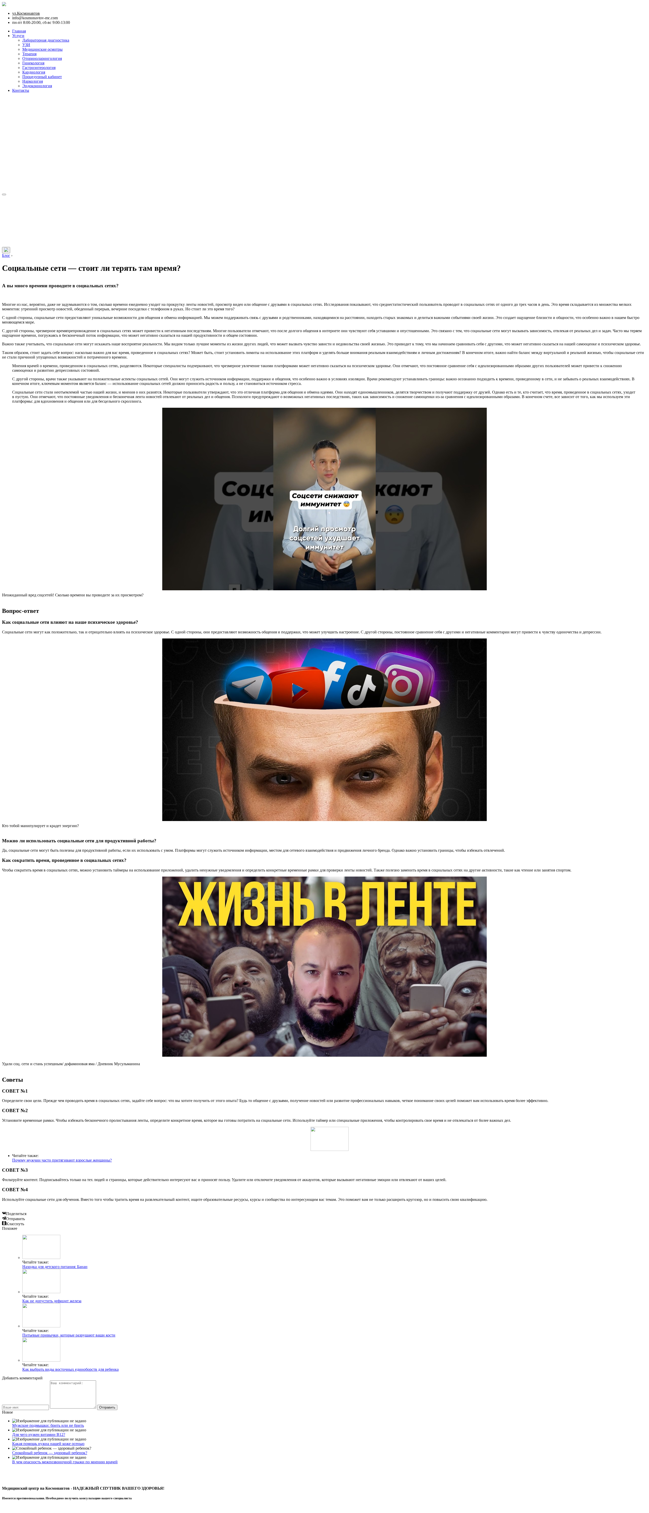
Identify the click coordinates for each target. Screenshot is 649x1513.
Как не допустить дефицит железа (51, 1301)
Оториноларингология (42, 58)
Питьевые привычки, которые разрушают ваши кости (68, 1335)
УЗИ (26, 45)
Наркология (32, 81)
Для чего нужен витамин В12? (38, 1434)
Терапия (29, 54)
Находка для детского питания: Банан (54, 1267)
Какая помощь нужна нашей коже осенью (48, 1443)
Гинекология (33, 63)
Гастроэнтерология (39, 67)
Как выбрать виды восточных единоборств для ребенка (70, 1369)
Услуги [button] (18, 35)
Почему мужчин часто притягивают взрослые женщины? (62, 1160)
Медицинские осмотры (42, 49)
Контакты (20, 90)
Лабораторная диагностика (45, 40)
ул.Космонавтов (26, 13)
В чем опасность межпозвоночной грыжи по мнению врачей (65, 1462)
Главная (19, 31)
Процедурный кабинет (42, 77)
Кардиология (33, 72)
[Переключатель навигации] (4, 194)
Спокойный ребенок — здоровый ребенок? (49, 1453)
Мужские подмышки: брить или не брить (48, 1425)
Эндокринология (37, 86)
